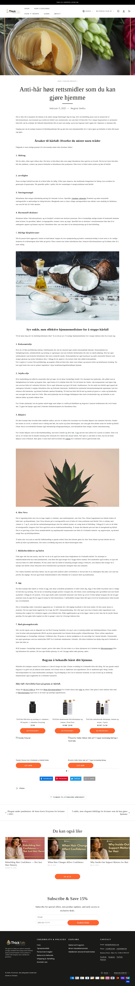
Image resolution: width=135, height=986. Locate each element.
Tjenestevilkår (43, 948)
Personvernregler (45, 952)
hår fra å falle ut (29, 690)
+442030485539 (121, 949)
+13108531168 (110, 949)
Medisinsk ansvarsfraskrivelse (82, 952)
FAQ (39, 945)
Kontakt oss (42, 962)
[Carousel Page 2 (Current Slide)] (68, 770)
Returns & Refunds (45, 955)
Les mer (28, 765)
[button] (118, 11)
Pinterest (103, 959)
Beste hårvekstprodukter (52, 690)
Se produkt (33, 731)
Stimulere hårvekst (69, 81)
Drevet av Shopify (11, 975)
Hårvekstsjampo (107, 648)
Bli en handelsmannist (78, 948)
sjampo (68, 439)
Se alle (67, 877)
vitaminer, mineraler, (79, 198)
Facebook (103, 957)
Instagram (111, 957)
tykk (80, 690)
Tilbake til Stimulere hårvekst (69, 797)
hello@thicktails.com (112, 944)
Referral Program (76, 945)
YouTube (120, 957)
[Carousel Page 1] (66, 770)
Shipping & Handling (45, 958)
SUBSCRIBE (83, 922)
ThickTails (14, 973)
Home (59, 81)
